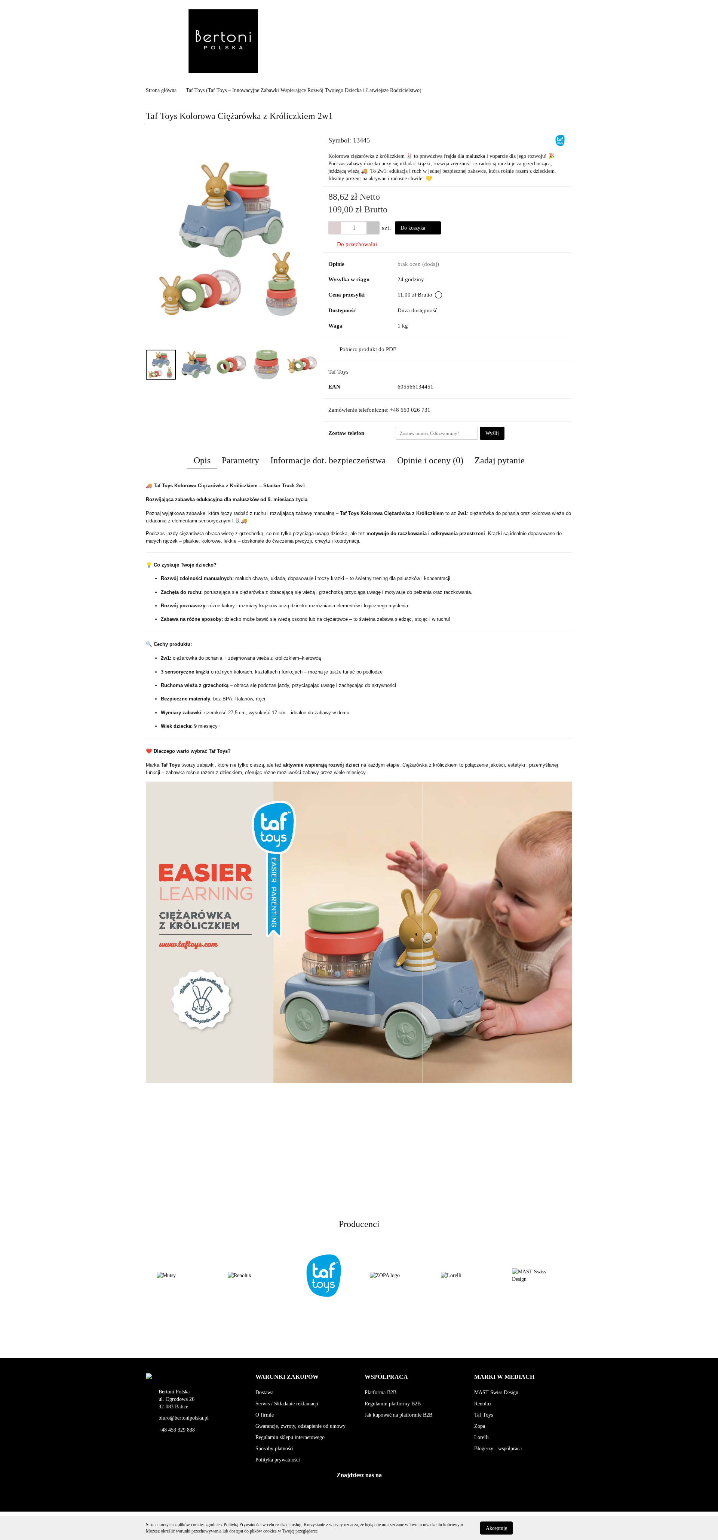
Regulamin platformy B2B (393, 1403)
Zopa (479, 1426)
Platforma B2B (380, 1392)
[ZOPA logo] (323, 1276)
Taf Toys (338, 372)
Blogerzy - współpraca (498, 1448)
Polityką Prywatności (242, 1524)
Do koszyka (414, 228)
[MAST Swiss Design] (465, 1276)
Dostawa (264, 1392)
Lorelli (481, 1437)
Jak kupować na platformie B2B (398, 1415)
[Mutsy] (536, 1276)
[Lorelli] (394, 1276)
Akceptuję (496, 1528)
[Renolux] (181, 1276)
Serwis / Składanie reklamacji (286, 1403)
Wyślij (492, 433)
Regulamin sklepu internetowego (290, 1437)
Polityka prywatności (277, 1460)
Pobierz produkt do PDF (368, 349)
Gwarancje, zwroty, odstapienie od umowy (300, 1426)
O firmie (264, 1415)
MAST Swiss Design (496, 1392)
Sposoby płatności (274, 1448)
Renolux (483, 1403)
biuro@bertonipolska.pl (184, 1418)
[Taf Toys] (560, 140)
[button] (287, 1377)
